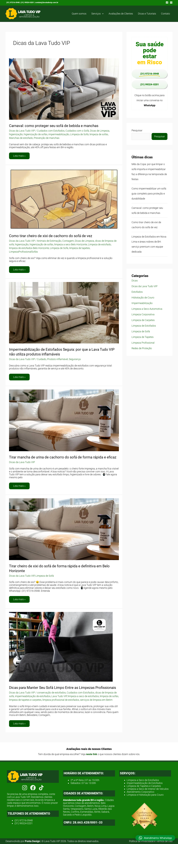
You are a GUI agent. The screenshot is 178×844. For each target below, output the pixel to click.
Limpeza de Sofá (79, 134)
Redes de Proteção (142, 348)
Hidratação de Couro (143, 297)
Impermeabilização (142, 303)
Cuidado (41, 359)
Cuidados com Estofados (51, 130)
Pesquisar (137, 130)
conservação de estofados (51, 692)
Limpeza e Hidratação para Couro (145, 794)
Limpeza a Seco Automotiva (147, 308)
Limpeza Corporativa (143, 314)
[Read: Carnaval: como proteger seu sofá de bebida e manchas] (64, 88)
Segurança (75, 359)
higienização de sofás (35, 134)
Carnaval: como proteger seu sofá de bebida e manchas (53, 126)
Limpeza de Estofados (144, 325)
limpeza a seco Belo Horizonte (70, 244)
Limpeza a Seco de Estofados (143, 780)
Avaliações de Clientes (121, 13)
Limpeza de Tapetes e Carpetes (144, 785)
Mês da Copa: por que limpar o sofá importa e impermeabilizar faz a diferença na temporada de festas (149, 172)
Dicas (135, 280)
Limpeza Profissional (143, 342)
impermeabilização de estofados (32, 696)
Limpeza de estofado (99, 244)
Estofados (137, 291)
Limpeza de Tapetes (143, 337)
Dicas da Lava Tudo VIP (22, 130)
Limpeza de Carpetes (143, 320)
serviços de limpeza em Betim (96, 699)
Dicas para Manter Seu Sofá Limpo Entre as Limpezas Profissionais (62, 688)
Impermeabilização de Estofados (145, 783)
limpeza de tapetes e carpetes (25, 699)
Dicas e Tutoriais (147, 13)
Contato (165, 13)
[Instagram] (171, 2)
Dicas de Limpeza (99, 130)
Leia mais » (19, 154)
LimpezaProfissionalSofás (23, 251)
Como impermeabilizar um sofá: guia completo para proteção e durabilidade (149, 193)
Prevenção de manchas (46, 137)
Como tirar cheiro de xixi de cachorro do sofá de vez (50, 236)
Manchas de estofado (21, 137)
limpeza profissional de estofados (60, 699)
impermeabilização (58, 134)
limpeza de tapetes (79, 248)
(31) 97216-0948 (12, 2)
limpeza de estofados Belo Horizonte (29, 248)
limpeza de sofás (99, 134)
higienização (16, 134)
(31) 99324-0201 (27, 2)
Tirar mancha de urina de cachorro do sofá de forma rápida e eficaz (62, 457)
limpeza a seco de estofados (83, 696)
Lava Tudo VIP (59, 696)
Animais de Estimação (49, 240)
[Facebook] (167, 2)
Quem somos (79, 13)
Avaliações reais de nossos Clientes (89, 749)
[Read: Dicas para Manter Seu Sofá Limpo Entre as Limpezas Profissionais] (61, 646)
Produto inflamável (57, 359)
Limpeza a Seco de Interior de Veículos (148, 788)
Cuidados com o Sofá (77, 130)
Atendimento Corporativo (140, 791)
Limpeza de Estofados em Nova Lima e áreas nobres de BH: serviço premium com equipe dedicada (149, 244)
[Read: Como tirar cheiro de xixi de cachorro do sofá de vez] (64, 198)
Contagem (68, 240)
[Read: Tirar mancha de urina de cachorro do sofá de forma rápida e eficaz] (64, 420)
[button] (102, 14)
